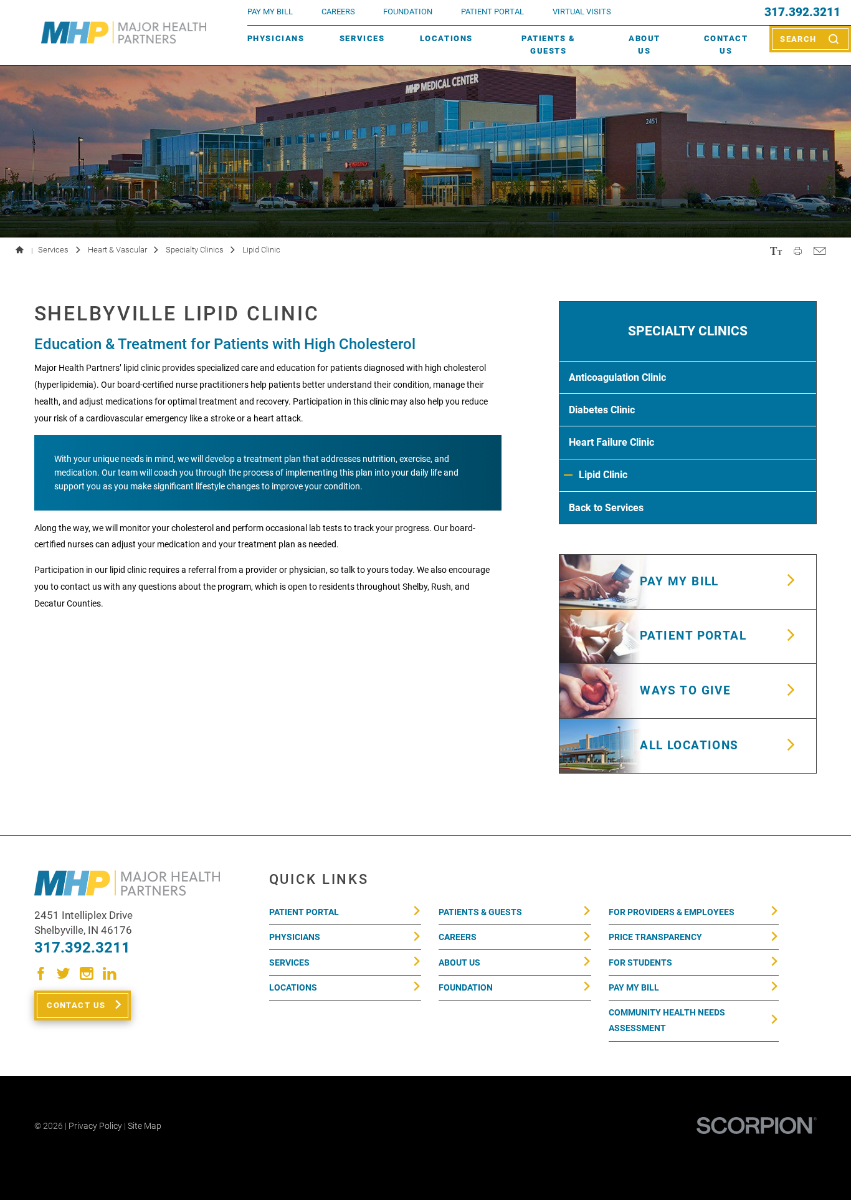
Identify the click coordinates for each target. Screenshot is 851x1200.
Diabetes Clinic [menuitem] (602, 410)
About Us (644, 44)
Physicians (275, 38)
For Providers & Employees (672, 912)
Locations (446, 38)
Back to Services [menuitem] (606, 508)
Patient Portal (304, 912)
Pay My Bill (634, 987)
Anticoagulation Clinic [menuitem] (617, 377)
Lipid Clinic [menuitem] (603, 475)
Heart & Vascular (117, 249)
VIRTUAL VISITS (582, 11)
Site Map (144, 1126)
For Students (640, 962)
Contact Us (726, 44)
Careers (338, 11)
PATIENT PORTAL (492, 11)
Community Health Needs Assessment (667, 1020)
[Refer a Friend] (819, 250)
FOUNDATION (407, 11)
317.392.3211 (802, 13)
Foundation (466, 987)
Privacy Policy (95, 1126)
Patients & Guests (548, 44)
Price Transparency (655, 937)
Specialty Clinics (195, 249)
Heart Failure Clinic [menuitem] (611, 442)
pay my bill (270, 11)
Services (362, 38)
